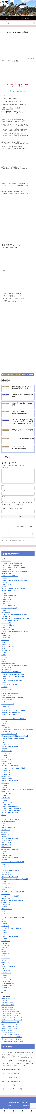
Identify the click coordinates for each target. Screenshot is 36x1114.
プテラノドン (5, 881)
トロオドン (13, 185)
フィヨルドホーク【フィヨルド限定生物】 (12, 862)
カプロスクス (5, 640)
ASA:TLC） (14, 576)
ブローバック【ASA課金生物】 (9, 877)
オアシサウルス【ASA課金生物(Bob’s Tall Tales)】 (15, 618)
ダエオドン (4, 748)
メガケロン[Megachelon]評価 (9, 1077)
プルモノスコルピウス (7, 883)
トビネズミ (4, 795)
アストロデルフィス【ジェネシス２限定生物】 (14, 567)
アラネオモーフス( (6, 576)
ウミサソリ (4, 610)
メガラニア (4, 934)
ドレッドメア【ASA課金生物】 (9, 813)
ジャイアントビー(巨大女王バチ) (10, 714)
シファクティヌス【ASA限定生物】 (11, 712)
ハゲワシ (3, 825)
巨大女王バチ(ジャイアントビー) (10, 685)
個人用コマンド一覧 (6, 1030)
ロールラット (5, 990)
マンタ (3, 919)
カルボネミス (5, 652)
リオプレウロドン (6, 970)
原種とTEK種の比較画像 (8, 1009)
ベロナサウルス (5, 898)
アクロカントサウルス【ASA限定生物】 (12, 563)
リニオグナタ (5, 975)
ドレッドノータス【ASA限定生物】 (11, 810)
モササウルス (5, 947)
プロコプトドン (5, 889)
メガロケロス (5, 938)
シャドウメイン (5, 721)
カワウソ (3, 655)
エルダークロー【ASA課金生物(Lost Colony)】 (14, 614)
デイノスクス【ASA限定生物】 (9, 781)
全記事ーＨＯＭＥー (28, 374)
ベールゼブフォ (5, 902)
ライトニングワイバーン (8, 966)
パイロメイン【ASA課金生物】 (9, 838)
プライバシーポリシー (9, 1108)
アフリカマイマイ (6, 569)
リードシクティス (6, 979)
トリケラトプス (5, 798)
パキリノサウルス (6, 842)
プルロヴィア (5, 885)
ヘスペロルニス (5, 894)
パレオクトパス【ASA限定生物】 (10, 849)
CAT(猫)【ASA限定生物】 (8, 663)
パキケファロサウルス (7, 840)
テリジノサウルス (6, 763)
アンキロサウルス (6, 584)
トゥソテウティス (6, 793)
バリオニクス (5, 834)
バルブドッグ (5, 836)
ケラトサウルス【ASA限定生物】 (10, 693)
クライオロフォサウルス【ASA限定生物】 (12, 674)
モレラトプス (5, 951)
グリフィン (4, 678)
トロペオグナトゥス (6, 802)
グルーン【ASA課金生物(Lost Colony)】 (12, 680)
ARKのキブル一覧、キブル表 (9, 1028)
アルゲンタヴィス (6, 578)
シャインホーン (5, 717)
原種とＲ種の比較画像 (7, 1003)
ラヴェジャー (5, 968)
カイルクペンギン (6, 635)
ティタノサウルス (6, 753)
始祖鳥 (3, 725)
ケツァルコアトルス (6, 689)
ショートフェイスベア (7, 723)
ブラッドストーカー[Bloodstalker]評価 (12, 1089)
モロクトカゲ (5, 953)
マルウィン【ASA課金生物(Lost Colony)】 (13, 917)
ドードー (3, 815)
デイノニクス (5, 783)
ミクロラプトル (5, 923)
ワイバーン (4, 994)
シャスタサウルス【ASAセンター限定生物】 (13, 719)
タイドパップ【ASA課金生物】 (9, 746)
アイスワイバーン (6, 561)
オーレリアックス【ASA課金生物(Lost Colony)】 (14, 631)
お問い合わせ (27, 1105)
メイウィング (5, 926)
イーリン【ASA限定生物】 (8, 605)
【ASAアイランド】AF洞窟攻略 (10, 1035)
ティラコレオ (5, 757)
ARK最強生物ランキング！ (8, 998)
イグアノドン (5, 603)
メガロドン (4, 129)
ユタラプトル (5, 962)
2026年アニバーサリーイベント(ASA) (11, 1017)
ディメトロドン (5, 774)
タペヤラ (3, 742)
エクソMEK (4, 1000)
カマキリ (3, 642)
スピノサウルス (5, 731)
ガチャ (3, 659)
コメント (4, 467)
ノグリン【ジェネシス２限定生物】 (11, 819)
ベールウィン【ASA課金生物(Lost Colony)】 (13, 900)
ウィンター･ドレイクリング (9, 608)
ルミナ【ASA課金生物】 (8, 983)
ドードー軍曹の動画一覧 (8, 1032)
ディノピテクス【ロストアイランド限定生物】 (14, 768)
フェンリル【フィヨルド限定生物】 (11, 870)
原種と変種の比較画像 (7, 1007)
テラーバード (5, 761)
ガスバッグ (4, 657)
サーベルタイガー (6, 708)
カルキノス (4, 648)
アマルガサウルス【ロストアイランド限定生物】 (14, 571)
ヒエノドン (4, 851)
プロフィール (27, 1108)
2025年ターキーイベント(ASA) (9, 1024)
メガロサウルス (5, 941)
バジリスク (4, 832)
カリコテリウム (5, 644)
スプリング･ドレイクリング (9, 734)
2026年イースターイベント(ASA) (10, 1015)
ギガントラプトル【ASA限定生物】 (11, 672)
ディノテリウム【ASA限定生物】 (10, 766)
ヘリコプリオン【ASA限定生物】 (10, 896)
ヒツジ (3, 853)
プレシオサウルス (6, 887)
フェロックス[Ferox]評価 (8, 1085)
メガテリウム (5, 932)
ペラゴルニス (5, 906)
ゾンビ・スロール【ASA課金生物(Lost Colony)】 (14, 736)
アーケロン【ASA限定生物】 (9, 595)
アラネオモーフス (6, 573)
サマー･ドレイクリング (7, 704)
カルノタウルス (5, 650)
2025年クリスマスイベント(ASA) (10, 1026)
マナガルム (4, 915)
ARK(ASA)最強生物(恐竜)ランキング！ (12, 1069)
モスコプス (4, 949)
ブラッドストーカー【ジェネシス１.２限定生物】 (14, 879)
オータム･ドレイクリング (8, 629)
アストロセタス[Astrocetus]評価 (10, 1073)
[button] (34, 23)
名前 (2, 485)
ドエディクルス (5, 804)
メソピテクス (5, 945)
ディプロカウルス (6, 770)
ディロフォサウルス (6, 778)
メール (3, 491)
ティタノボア (5, 185)
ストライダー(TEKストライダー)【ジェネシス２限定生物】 (17, 729)
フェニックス (5, 866)
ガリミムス (4, 661)
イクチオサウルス (6, 599)
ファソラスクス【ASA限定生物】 (10, 857)
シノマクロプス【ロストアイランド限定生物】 (14, 710)
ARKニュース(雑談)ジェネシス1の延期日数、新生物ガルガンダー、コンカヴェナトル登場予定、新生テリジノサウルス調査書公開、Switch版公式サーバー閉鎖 (17, 1063)
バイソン (3, 827)
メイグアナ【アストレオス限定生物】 (11, 928)
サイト (3, 496)
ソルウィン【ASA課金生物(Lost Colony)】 (13, 738)
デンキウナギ (5, 791)
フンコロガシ (5, 872)
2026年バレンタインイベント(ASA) (10, 1013)
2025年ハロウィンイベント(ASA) (10, 1022)
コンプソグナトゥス (6, 699)
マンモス (3, 921)
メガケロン (4, 930)
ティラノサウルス (6, 759)
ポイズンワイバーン (6, 909)
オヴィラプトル (5, 627)
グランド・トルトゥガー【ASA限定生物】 (12, 676)
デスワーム (4, 787)
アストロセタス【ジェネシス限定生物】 (12, 565)
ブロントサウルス (6, 874)
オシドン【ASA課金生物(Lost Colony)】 (12, 620)
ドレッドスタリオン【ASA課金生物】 (11, 808)
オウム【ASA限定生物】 (8, 625)
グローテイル (5, 682)
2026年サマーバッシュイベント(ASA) (11, 1020)
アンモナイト (5, 593)
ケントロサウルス (6, 695)
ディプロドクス (5, 772)
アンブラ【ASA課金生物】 (8, 591)
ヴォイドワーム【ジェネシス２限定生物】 (12, 892)
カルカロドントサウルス (8, 646)
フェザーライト (5, 864)
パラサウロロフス (6, 847)
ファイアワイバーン (6, 855)
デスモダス (4, 785)
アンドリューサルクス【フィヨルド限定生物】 (14, 588)
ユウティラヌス (5, 958)
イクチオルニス (5, 601)
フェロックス (5, 868)
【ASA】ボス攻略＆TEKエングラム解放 (12, 1041)
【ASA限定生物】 (11, 827)
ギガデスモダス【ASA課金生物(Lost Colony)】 (14, 665)
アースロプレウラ (6, 597)
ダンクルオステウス (6, 751)
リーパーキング (5, 981)
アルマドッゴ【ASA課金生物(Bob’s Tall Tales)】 (14, 580)
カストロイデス (5, 638)
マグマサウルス (5, 913)
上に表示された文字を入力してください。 (12, 509)
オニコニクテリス (6, 623)
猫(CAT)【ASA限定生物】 (8, 821)
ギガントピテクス (6, 670)
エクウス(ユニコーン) (7, 612)
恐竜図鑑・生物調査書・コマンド (12, 374)
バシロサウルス (5, 830)
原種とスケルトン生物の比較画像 (10, 1011)
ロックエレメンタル (6, 985)
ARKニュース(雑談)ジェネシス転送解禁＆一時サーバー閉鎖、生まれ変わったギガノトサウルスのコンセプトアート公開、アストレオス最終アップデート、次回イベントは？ (17, 1055)
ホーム (9, 1105)
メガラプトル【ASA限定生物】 (9, 936)
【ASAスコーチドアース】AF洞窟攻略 (11, 1037)
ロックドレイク (5, 988)
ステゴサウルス (5, 727)
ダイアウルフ (5, 744)
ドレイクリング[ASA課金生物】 (10, 806)
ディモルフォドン (6, 776)
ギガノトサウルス (6, 667)
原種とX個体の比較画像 (7, 1005)
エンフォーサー (5, 616)
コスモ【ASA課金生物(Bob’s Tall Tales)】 (13, 697)
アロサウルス (5, 582)
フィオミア (4, 860)
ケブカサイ (4, 691)
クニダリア (12, 129)
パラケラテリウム (6, 845)
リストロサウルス (6, 973)
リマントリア (5, 977)
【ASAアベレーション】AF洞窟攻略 (11, 1039)
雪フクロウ (4, 960)
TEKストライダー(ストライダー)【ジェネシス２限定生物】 (17, 789)
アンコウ (3, 586)
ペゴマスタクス (5, 904)
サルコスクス (5, 706)
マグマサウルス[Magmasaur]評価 (11, 1081)
